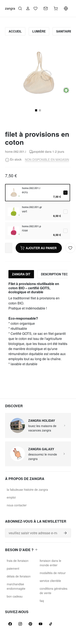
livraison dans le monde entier (50, 562)
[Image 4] (40, 110)
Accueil (15, 31)
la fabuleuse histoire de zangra (27, 489)
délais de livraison (19, 576)
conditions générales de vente (53, 590)
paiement (13, 568)
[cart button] (56, 8)
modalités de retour (53, 573)
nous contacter (17, 505)
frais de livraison (17, 560)
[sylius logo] (10, 8)
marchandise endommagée (16, 586)
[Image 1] (36, 110)
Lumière (39, 31)
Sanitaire (64, 31)
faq (42, 601)
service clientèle (50, 581)
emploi (11, 497)
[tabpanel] (38, 324)
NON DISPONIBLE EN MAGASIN (47, 159)
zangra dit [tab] (21, 274)
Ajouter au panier (41, 248)
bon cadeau (15, 596)
